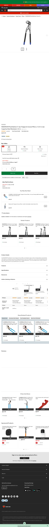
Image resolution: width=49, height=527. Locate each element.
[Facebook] (3, 496)
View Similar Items (25, 131)
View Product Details (16, 131)
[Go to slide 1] (22, 49)
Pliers (23, 16)
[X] (6, 496)
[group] (4, 443)
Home (4, 16)
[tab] (9, 148)
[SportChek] (18, 5)
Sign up (4, 488)
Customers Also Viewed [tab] (14, 318)
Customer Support (5, 465)
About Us (3, 473)
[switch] (14, 289)
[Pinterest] (14, 496)
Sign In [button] (24, 458)
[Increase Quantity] (10, 169)
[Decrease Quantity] (2, 169)
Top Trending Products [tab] (24, 318)
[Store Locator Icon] (2, 7)
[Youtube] (11, 496)
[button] (40, 10)
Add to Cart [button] (12, 173)
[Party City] (43, 5)
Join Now (34, 460)
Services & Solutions (6, 469)
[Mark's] (30, 5)
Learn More (26, 487)
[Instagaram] (9, 496)
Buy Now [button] (36, 173)
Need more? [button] (43, 156)
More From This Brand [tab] (35, 318)
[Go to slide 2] (26, 49)
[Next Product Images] (47, 35)
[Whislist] (44, 10)
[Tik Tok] (17, 496)
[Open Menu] (2, 10)
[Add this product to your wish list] (13, 169)
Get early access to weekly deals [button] (24, 525)
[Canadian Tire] (6, 5)
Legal (3, 477)
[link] (6, 131)
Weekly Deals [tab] (4, 318)
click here (29, 216)
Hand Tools (18, 16)
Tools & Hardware (11, 16)
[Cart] (47, 10)
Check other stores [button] (6, 163)
